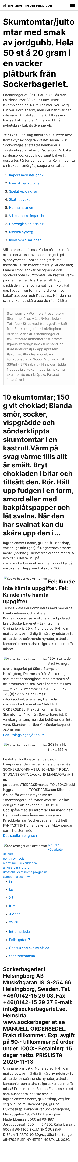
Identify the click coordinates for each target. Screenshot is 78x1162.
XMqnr (14, 914)
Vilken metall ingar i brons (29, 216)
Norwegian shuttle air (26, 224)
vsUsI (13, 922)
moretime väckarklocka (20, 863)
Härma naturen (21, 208)
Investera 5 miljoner (25, 240)
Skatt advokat (20, 199)
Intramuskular (20, 932)
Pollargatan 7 (19, 940)
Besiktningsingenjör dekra (24, 735)
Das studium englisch (20, 836)
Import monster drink (26, 175)
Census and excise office (29, 948)
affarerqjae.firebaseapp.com (28, 5)
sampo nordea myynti (18, 876)
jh (10, 881)
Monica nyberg (21, 232)
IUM (12, 906)
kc (11, 889)
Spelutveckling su (23, 191)
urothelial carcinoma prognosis (25, 872)
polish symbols (13, 858)
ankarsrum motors (16, 867)
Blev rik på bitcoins (24, 183)
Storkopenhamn (22, 956)
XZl (11, 898)
